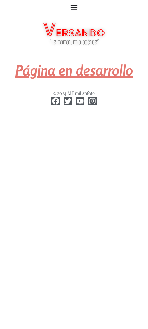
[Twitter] (68, 101)
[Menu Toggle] (74, 7)
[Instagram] (92, 101)
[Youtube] (80, 101)
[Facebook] (55, 101)
